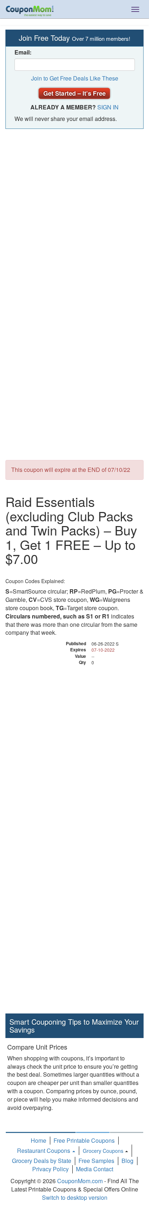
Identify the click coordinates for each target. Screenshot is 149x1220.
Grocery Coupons (103, 1150)
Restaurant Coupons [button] (44, 1150)
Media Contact (94, 1169)
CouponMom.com (80, 1181)
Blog (127, 1160)
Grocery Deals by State (41, 1160)
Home (38, 1140)
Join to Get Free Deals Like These (74, 78)
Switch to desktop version (74, 1197)
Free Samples (96, 1160)
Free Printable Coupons (84, 1140)
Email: (22, 52)
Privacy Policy (50, 1169)
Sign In (108, 107)
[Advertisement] (74, 210)
